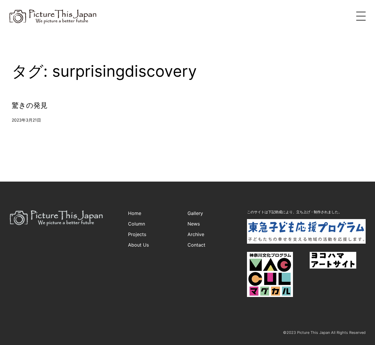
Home (134, 213)
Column (136, 224)
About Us (138, 245)
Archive (196, 234)
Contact (196, 245)
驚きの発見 (29, 105)
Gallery (195, 213)
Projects (137, 234)
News (194, 224)
